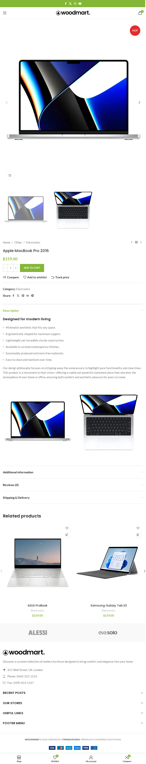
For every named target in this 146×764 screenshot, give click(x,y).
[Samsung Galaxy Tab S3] (108, 562)
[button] (6, 102)
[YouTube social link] (80, 3)
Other (18, 242)
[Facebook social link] (65, 3)
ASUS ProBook (37, 605)
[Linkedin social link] (27, 295)
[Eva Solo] (108, 632)
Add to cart (32, 267)
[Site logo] (73, 12)
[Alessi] (38, 632)
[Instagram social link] (75, 3)
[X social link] (70, 3)
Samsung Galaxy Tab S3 (108, 605)
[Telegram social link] (32, 295)
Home (6, 242)
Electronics (33, 242)
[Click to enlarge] (10, 175)
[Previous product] (131, 242)
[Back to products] (136, 242)
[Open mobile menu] (5, 13)
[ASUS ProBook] (37, 562)
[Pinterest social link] (23, 295)
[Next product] (141, 242)
